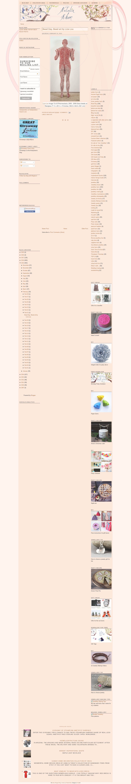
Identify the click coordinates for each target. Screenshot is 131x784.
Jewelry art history (96, 198)
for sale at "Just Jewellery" (99, 143)
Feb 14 (26, 333)
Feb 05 (26, 357)
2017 (22, 257)
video (92, 261)
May (24, 284)
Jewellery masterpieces (98, 194)
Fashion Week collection (98, 138)
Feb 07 (26, 352)
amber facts (94, 92)
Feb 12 (26, 338)
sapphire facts (95, 242)
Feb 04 (26, 360)
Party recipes (95, 224)
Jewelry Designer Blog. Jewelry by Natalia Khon (62, 782)
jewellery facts (95, 187)
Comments (25, 166)
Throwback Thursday (97, 254)
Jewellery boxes (96, 185)
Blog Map (25, 3)
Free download (95, 147)
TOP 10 (93, 256)
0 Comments (63, 112)
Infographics (94, 171)
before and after (95, 108)
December (26, 265)
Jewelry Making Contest (98, 201)
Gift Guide (94, 154)
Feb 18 (26, 325)
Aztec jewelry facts (96, 101)
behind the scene (96, 110)
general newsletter (27, 94)
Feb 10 (26, 344)
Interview (93, 180)
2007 (22, 387)
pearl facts (94, 228)
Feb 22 (26, 310)
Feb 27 (26, 296)
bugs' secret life (95, 115)
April (24, 286)
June (24, 281)
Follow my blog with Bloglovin (28, 176)
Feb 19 (26, 323)
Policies (66, 3)
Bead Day (49, 114)
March (25, 289)
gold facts (94, 164)
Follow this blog (29, 211)
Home (22, 24)
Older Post (85, 228)
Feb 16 (26, 331)
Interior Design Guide (97, 177)
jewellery (93, 182)
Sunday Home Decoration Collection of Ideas (72, 761)
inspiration (94, 173)
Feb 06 (26, 354)
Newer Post (45, 228)
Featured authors (96, 140)
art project (94, 96)
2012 (22, 380)
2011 (22, 382)
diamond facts (95, 129)
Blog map (94, 113)
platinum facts (95, 231)
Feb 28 (26, 294)
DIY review (94, 134)
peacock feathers (96, 226)
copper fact (94, 122)
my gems (94, 215)
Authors (94, 3)
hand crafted (94, 168)
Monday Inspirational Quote (71, 751)
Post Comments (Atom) (57, 232)
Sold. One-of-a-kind (97, 249)
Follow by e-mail (39, 3)
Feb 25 (26, 302)
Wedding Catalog (96, 268)
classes (93, 117)
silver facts (94, 247)
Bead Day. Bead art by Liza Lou (58, 29)
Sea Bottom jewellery (97, 245)
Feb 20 (26, 320)
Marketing (94, 212)
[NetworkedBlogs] (29, 208)
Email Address (29, 71)
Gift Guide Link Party (97, 157)
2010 (22, 385)
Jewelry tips (94, 205)
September (26, 273)
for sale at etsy (95, 145)
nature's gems (95, 217)
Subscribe (94, 252)
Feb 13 (26, 336)
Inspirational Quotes (97, 175)
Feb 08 (26, 349)
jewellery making (96, 191)
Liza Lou (45, 103)
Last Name (23, 82)
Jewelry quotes (95, 203)
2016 (22, 260)
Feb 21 (26, 312)
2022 (22, 255)
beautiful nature (95, 106)
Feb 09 (26, 346)
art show (93, 99)
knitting (93, 208)
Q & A (93, 235)
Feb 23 (26, 307)
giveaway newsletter (27, 91)
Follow (21, 40)
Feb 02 (26, 365)
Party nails (94, 222)
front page (94, 150)
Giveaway (94, 161)
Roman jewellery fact (97, 238)
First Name (23, 77)
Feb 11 (26, 341)
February (25, 291)
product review (95, 233)
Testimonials (54, 3)
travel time (94, 259)
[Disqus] (65, 148)
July (24, 278)
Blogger (33, 395)
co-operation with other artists (100, 120)
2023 (22, 252)
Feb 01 (26, 368)
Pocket (78, 782)
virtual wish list (95, 263)
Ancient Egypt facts (97, 94)
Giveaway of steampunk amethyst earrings (72, 730)
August (25, 276)
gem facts (94, 152)
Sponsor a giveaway (80, 3)
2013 (22, 377)
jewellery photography (97, 196)
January (25, 371)
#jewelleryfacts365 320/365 (72, 740)
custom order (95, 124)
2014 (22, 374)
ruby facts (94, 240)
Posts (24, 162)
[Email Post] (69, 112)
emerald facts (95, 136)
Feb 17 (26, 328)
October (25, 270)
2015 (22, 263)
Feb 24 (26, 304)
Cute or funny (95, 127)
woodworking (95, 270)
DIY (92, 131)
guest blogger (95, 166)
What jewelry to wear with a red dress (71, 771)
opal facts (94, 219)
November (26, 268)
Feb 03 (26, 362)
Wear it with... (95, 266)
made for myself (96, 210)
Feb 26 (26, 299)
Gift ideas (94, 159)
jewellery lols (95, 189)
